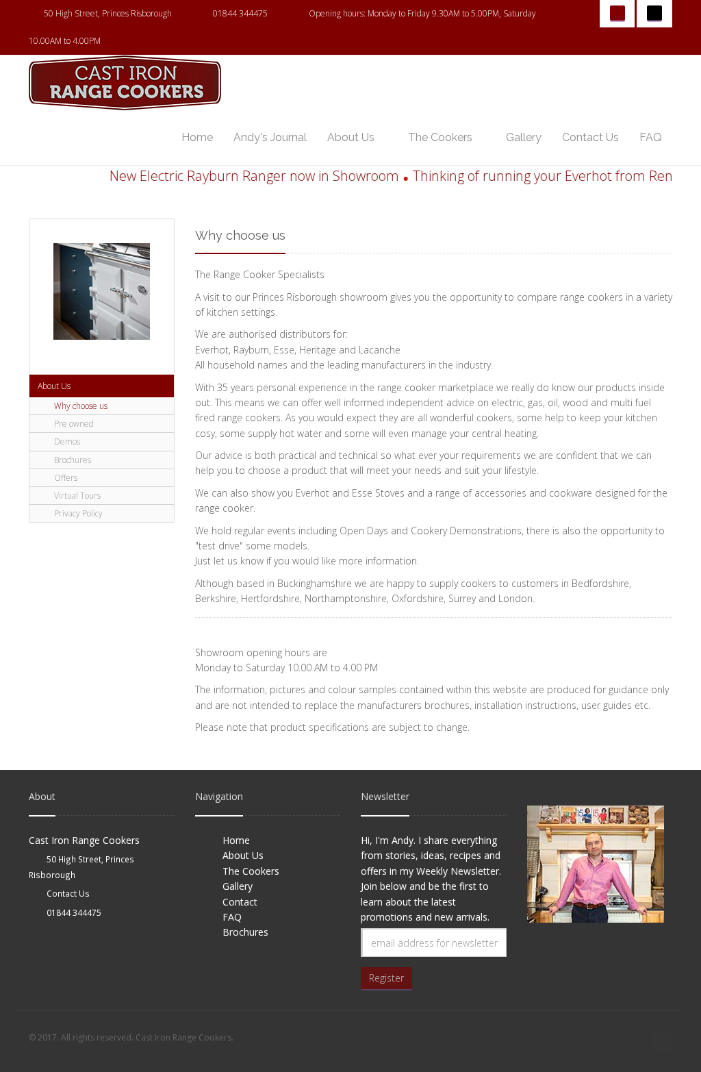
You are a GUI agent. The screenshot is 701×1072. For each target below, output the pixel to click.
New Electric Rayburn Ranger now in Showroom (240, 175)
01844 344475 (240, 13)
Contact (239, 901)
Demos (66, 441)
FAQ (650, 137)
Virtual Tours (76, 495)
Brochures (71, 460)
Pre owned (73, 423)
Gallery (523, 137)
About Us (350, 137)
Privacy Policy (77, 513)
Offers (64, 478)
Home (197, 137)
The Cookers (440, 137)
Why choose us (79, 406)
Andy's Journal (270, 137)
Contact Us (590, 137)
